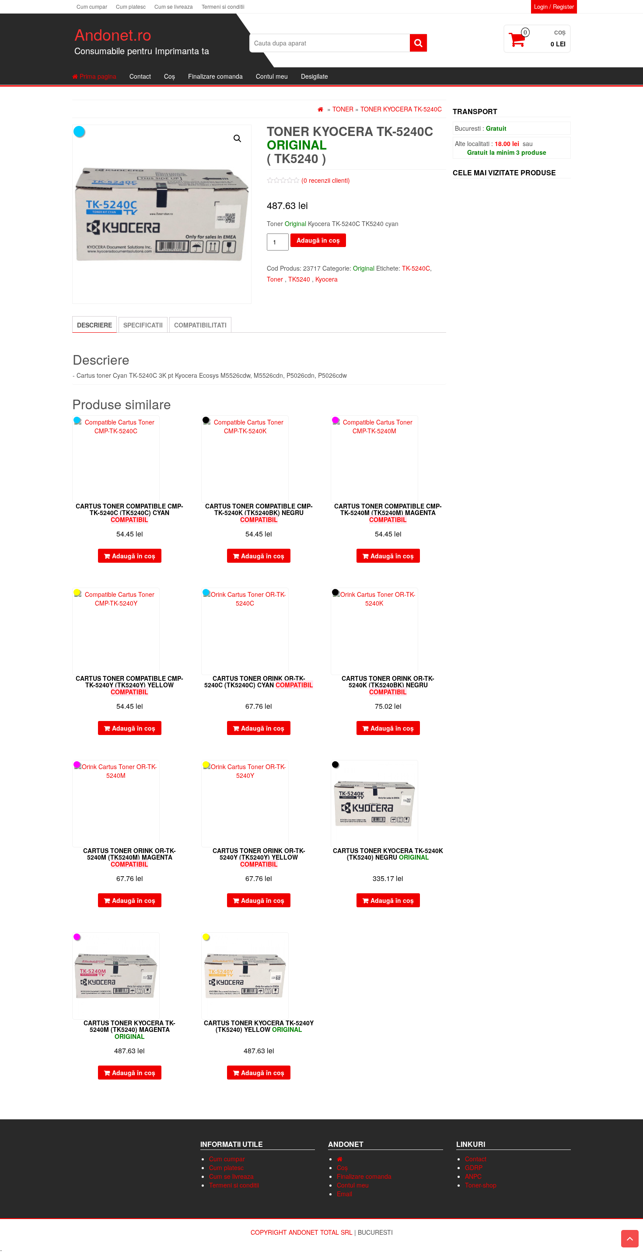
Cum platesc (131, 6)
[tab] (94, 324)
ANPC (473, 1176)
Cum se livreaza (173, 6)
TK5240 (299, 279)
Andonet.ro (112, 34)
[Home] (339, 1158)
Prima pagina (97, 76)
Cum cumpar (92, 6)
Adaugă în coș (318, 240)
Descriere (94, 324)
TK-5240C (416, 268)
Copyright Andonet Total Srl (302, 1232)
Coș (169, 76)
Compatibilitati (200, 324)
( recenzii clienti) (325, 180)
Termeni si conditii (223, 6)
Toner (342, 108)
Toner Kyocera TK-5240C (401, 108)
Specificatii (143, 324)
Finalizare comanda (215, 76)
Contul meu (272, 76)
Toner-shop (480, 1185)
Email (344, 1193)
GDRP (473, 1167)
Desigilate (314, 76)
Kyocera (326, 279)
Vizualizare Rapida (183, 428)
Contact (140, 76)
